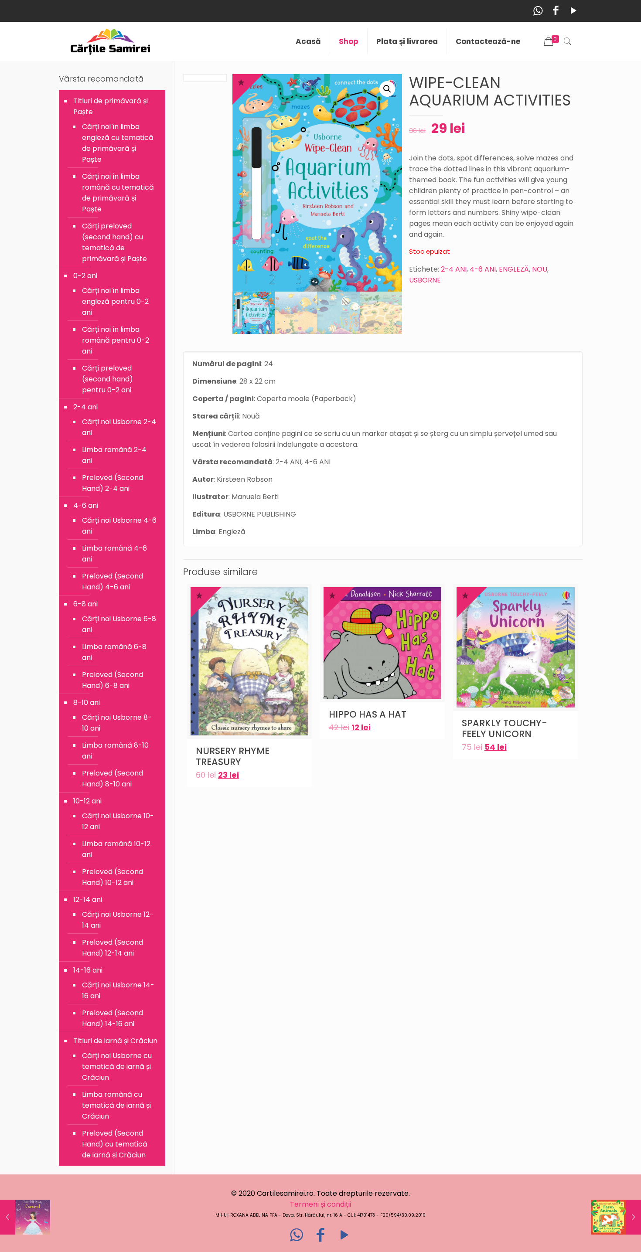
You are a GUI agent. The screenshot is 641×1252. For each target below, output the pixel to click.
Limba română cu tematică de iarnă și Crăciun (116, 1105)
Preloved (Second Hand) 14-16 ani (112, 1018)
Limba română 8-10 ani (115, 750)
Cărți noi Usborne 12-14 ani (117, 919)
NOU (539, 269)
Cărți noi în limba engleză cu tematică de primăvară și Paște (117, 143)
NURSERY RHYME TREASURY (232, 756)
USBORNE (425, 280)
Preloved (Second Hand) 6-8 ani (112, 680)
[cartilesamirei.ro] (110, 41)
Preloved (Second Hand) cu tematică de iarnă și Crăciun (114, 1144)
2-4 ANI (454, 269)
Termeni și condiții (320, 1204)
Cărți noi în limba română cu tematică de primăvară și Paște (118, 192)
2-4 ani (85, 407)
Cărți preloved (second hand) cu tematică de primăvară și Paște (114, 242)
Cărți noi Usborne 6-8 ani (119, 624)
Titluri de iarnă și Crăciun (115, 1041)
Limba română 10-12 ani (116, 849)
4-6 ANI (483, 269)
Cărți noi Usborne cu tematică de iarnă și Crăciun (117, 1066)
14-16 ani (87, 970)
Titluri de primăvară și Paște (110, 106)
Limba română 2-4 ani (114, 455)
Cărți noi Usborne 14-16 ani (118, 990)
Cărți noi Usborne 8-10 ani (117, 722)
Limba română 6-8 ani (114, 652)
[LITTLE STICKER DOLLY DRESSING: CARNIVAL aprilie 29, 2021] (25, 1217)
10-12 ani (87, 801)
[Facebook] (555, 10)
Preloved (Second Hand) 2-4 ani (112, 483)
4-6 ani (85, 505)
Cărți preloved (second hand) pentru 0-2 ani (107, 379)
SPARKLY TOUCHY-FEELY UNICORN (504, 728)
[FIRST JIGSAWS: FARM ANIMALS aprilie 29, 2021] (616, 1217)
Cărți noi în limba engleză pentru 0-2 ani (115, 301)
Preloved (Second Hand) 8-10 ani (112, 778)
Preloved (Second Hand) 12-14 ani (112, 947)
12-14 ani (87, 900)
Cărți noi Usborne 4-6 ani (119, 525)
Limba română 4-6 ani (114, 553)
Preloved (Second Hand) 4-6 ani (112, 581)
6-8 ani (85, 604)
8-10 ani (86, 702)
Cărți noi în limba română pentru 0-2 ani (115, 340)
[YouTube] (573, 10)
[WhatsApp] (538, 10)
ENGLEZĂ (514, 269)
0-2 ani (85, 276)
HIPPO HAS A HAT (367, 714)
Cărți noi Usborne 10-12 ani (118, 821)
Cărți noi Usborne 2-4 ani (119, 427)
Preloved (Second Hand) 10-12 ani (112, 877)
